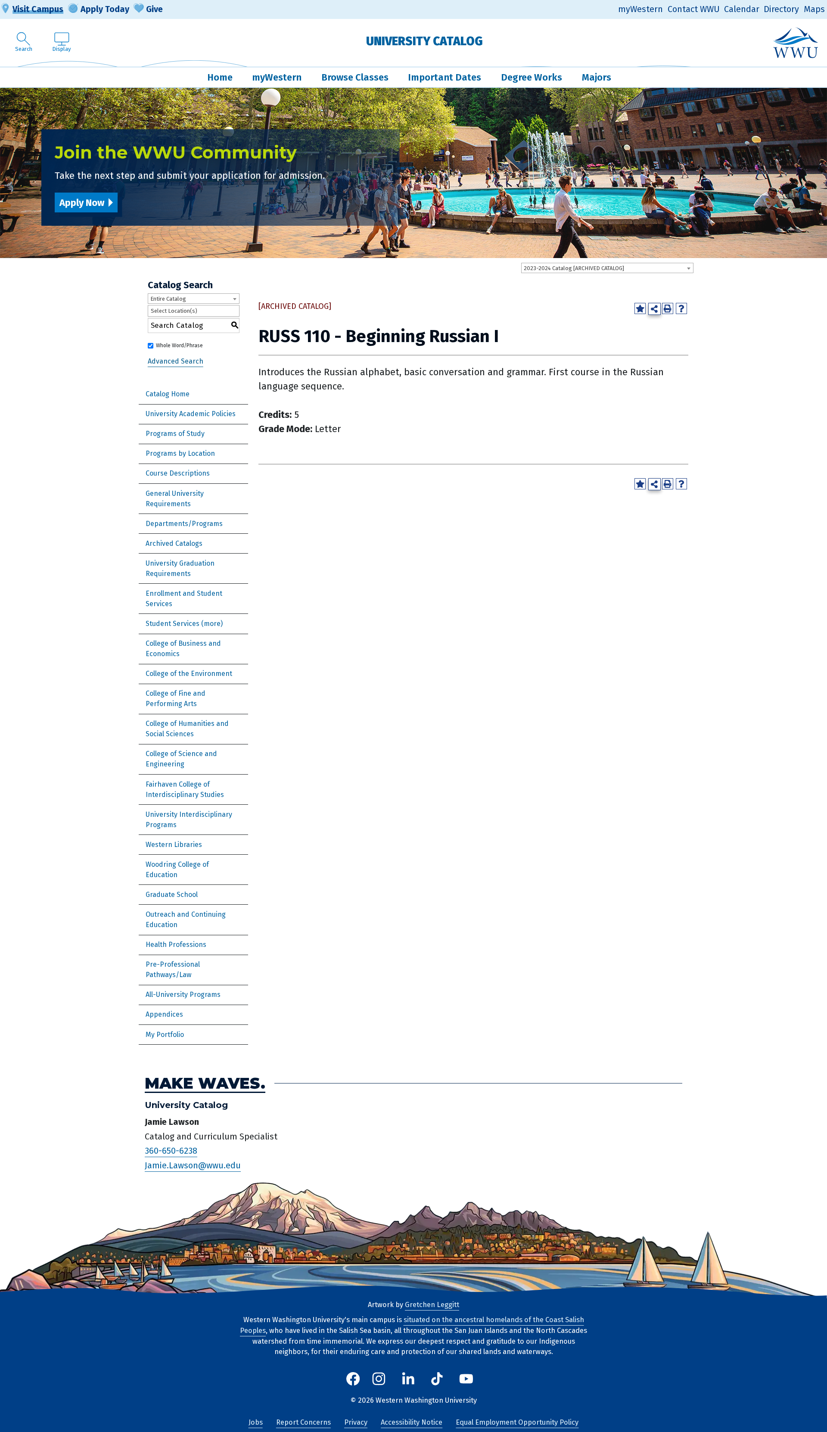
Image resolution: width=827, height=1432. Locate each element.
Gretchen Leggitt (432, 1305)
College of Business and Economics (183, 648)
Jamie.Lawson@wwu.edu (193, 1165)
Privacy (355, 1422)
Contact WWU (694, 9)
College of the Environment (189, 673)
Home (220, 77)
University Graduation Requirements (180, 568)
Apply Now (81, 203)
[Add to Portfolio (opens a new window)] (640, 308)
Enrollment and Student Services (184, 598)
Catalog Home (168, 394)
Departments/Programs (184, 524)
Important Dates (444, 77)
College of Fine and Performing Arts (175, 698)
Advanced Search (175, 361)
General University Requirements (175, 498)
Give (154, 9)
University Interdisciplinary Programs (189, 819)
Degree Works (531, 77)
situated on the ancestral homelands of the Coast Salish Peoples (412, 1325)
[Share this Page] (654, 309)
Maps (814, 9)
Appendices (164, 1014)
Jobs (256, 1422)
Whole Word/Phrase (179, 345)
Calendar (741, 9)
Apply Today (105, 9)
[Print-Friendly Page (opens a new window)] (667, 308)
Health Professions (176, 944)
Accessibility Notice (411, 1422)
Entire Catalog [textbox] (168, 299)
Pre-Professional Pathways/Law (173, 969)
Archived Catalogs (174, 543)
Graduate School (172, 894)
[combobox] (607, 268)
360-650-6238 (171, 1151)
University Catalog (424, 41)
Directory (781, 9)
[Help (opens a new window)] (681, 308)
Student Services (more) (184, 623)
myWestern (640, 9)
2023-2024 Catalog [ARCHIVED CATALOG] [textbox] (574, 268)
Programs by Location (180, 453)
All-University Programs (183, 994)
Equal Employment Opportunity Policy (517, 1422)
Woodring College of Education (177, 869)
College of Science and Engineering (181, 759)
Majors (596, 77)
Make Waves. (205, 1083)
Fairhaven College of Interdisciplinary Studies (185, 789)
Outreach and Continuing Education (186, 919)
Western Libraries (174, 845)
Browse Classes (355, 77)
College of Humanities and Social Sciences (187, 728)
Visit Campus (37, 9)
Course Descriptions (178, 473)
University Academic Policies (191, 414)
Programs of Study (175, 434)
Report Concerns (303, 1422)
